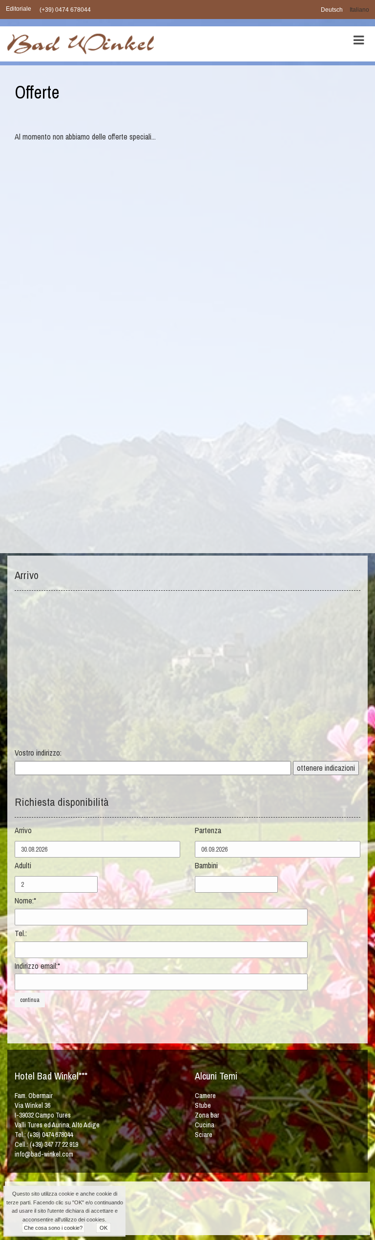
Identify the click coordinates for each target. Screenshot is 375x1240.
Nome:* (25, 900)
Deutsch (332, 9)
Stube (203, 1105)
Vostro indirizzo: (38, 752)
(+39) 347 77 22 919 (54, 1144)
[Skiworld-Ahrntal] (181, 1212)
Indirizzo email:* (37, 965)
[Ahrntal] (243, 1212)
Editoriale (18, 8)
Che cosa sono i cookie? (53, 1228)
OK (103, 1228)
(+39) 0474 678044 (65, 9)
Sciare (203, 1134)
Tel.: (21, 933)
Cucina (204, 1124)
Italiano (359, 9)
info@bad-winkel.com (44, 1154)
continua (30, 1000)
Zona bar (207, 1115)
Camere (205, 1095)
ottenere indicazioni (326, 767)
